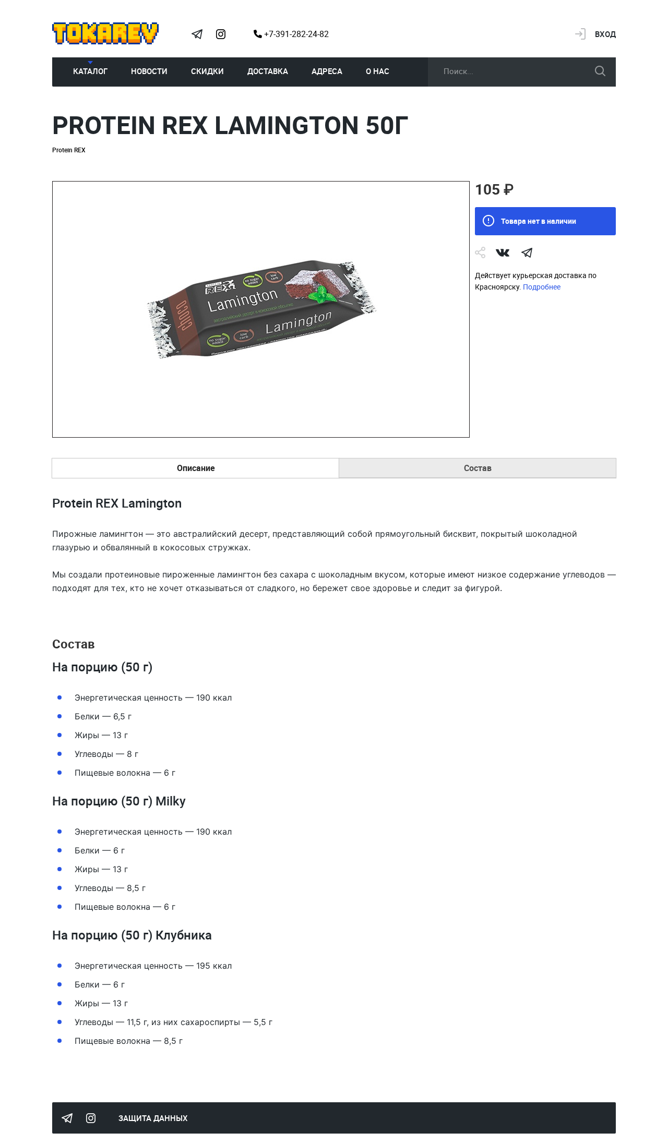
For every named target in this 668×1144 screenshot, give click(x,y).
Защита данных (153, 1118)
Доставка (267, 71)
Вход (605, 34)
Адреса (327, 71)
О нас (377, 71)
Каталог (90, 71)
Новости (149, 71)
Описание (196, 468)
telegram (526, 252)
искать (600, 71)
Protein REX (69, 150)
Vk (502, 252)
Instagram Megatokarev (221, 34)
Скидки (207, 71)
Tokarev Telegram (197, 34)
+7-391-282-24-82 (295, 34)
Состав (478, 468)
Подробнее (541, 287)
